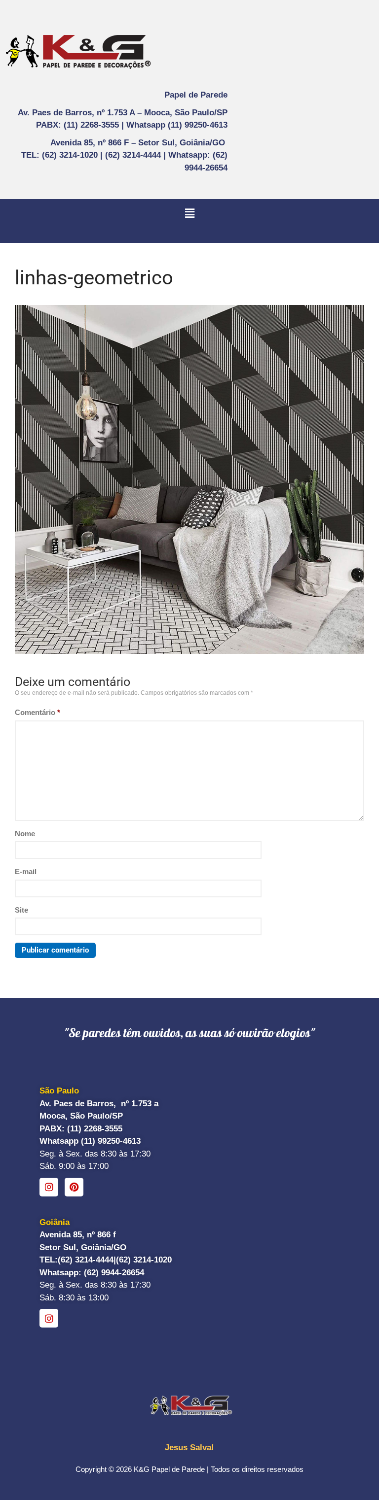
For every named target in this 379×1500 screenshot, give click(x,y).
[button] (189, 213)
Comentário (37, 712)
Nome (25, 833)
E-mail (26, 871)
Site (21, 910)
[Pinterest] (74, 1187)
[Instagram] (48, 1187)
